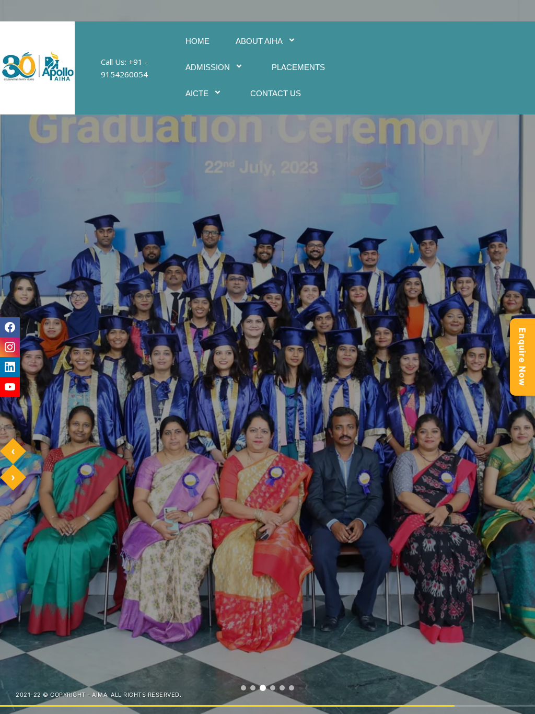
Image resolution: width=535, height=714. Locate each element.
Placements (298, 67)
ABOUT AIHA (259, 41)
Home (197, 41)
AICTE (196, 93)
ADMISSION (207, 67)
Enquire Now (522, 357)
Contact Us (275, 93)
